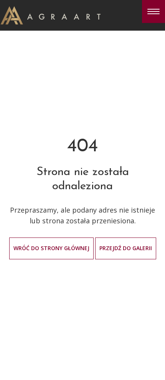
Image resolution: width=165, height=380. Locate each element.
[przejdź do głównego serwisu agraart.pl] (50, 14)
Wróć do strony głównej (51, 248)
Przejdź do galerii (125, 248)
